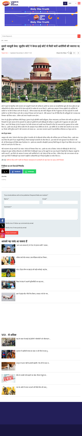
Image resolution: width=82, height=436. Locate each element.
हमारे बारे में (30, 427)
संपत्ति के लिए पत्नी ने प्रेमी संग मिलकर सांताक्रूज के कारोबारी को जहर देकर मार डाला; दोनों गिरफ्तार (35, 160)
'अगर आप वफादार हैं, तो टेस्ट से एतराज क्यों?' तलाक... (32, 245)
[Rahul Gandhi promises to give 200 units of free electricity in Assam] (8, 342)
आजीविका (36, 427)
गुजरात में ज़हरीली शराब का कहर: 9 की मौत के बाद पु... (32, 351)
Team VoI (5, 53)
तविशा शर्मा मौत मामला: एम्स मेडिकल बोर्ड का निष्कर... (32, 257)
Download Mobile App (41, 433)
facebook (17, 171)
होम (2, 40)
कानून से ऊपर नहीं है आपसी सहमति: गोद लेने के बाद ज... (33, 363)
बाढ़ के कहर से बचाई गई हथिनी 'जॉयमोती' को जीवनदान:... (33, 339)
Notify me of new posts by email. (16, 227)
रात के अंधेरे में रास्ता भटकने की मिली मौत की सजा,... (32, 387)
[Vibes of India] (10, 3)
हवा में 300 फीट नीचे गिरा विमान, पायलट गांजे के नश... (32, 294)
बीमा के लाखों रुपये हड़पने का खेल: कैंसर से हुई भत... (31, 375)
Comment (8, 207)
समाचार (6, 40)
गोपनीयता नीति (48, 427)
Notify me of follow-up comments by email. (20, 223)
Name (6, 199)
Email (44, 199)
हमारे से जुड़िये (73, 419)
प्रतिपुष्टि (42, 427)
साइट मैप (55, 427)
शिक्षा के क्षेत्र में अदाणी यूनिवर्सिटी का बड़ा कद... (30, 282)
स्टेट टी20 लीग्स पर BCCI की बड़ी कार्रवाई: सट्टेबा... (32, 270)
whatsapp (31, 171)
